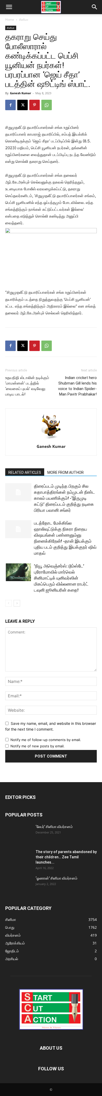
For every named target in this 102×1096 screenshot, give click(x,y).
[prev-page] (8, 603)
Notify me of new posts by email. (37, 746)
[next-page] (17, 603)
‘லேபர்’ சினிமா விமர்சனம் (54, 827)
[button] (9, 7)
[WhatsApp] (46, 105)
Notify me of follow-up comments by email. (45, 740)
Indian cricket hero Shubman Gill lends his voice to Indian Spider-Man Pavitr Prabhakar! (77, 386)
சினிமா (23, 19)
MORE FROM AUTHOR (65, 472)
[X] (22, 105)
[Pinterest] (34, 105)
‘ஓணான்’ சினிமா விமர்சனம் (56, 878)
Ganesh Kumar (20, 93)
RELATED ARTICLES (24, 472)
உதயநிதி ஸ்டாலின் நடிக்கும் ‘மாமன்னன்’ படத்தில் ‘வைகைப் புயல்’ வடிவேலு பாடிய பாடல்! (27, 386)
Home (9, 19)
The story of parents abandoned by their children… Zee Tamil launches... (66, 857)
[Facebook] (10, 105)
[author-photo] (51, 439)
